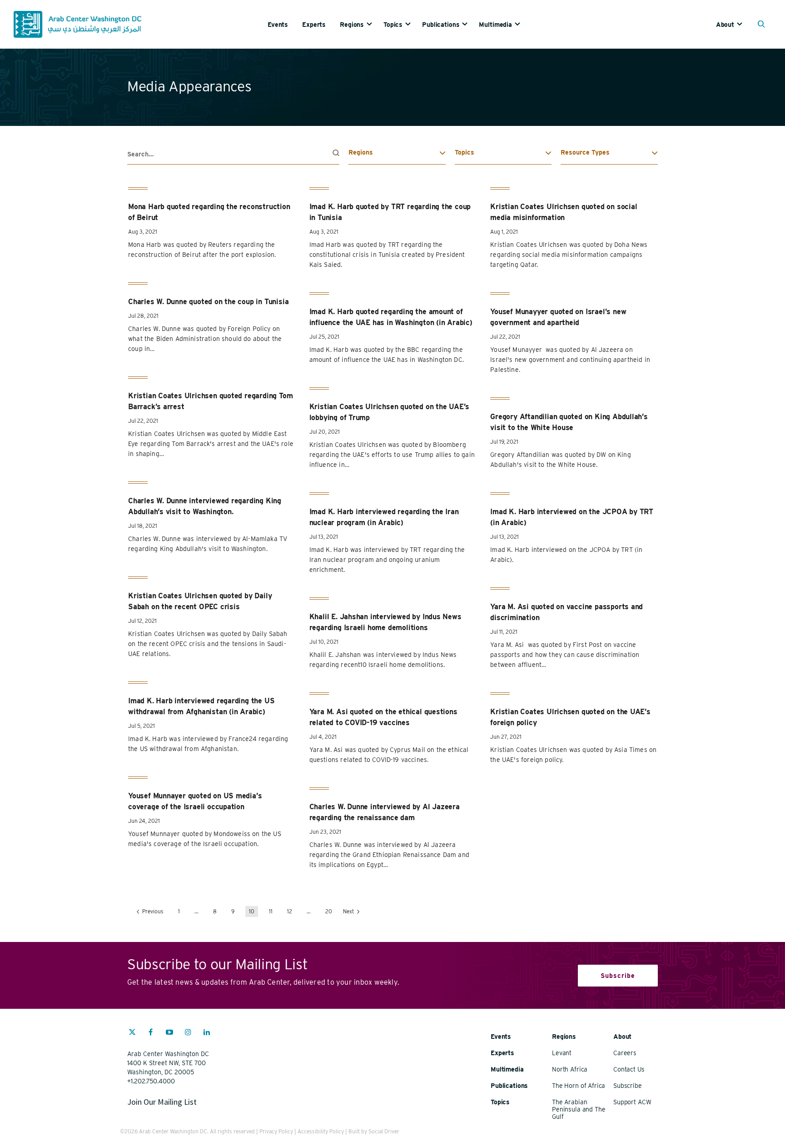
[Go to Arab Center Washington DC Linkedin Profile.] (207, 1033)
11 (271, 911)
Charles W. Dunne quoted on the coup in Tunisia (208, 301)
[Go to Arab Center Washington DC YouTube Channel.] (169, 1033)
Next (349, 911)
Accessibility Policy (321, 1131)
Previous (152, 911)
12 (289, 911)
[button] (763, 25)
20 (328, 911)
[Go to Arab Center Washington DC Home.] (77, 24)
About (725, 24)
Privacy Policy (276, 1131)
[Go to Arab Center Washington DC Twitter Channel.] (132, 1033)
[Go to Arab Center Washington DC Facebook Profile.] (151, 1033)
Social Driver (383, 1131)
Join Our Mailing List (162, 1102)
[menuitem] (285, 24)
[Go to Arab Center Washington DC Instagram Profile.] (188, 1033)
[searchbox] (233, 154)
